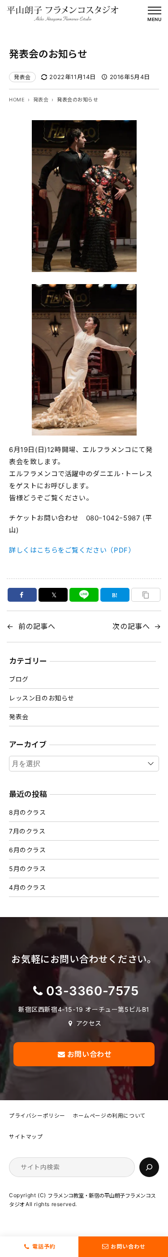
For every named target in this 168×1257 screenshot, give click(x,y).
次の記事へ (131, 626)
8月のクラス (27, 812)
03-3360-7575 (92, 990)
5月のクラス (27, 868)
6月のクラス (27, 850)
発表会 (22, 77)
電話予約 (44, 1246)
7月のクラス (27, 831)
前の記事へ (37, 626)
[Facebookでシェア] (22, 595)
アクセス (89, 1023)
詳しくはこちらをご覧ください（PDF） (72, 550)
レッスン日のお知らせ (41, 698)
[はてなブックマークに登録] (115, 595)
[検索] (149, 1167)
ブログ (19, 679)
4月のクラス (27, 887)
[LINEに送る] (84, 595)
